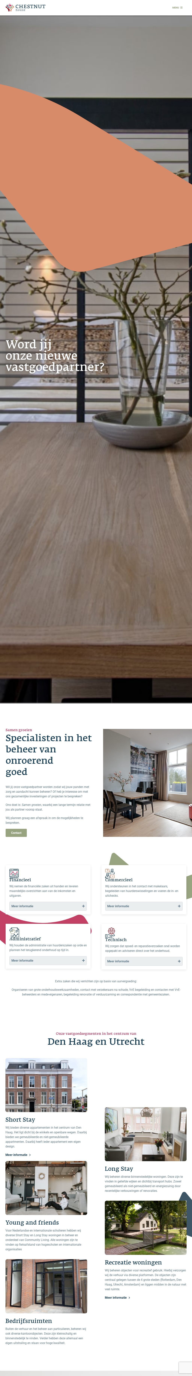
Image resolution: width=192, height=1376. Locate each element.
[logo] (25, 5)
